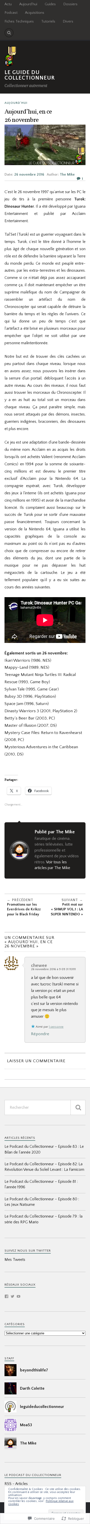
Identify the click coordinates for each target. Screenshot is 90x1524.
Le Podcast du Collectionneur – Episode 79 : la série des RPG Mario (43, 1219)
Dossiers (70, 4)
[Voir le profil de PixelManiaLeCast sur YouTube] (18, 1296)
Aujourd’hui (28, 4)
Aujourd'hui (16, 103)
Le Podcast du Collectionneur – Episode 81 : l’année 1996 (41, 1184)
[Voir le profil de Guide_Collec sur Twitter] (12, 1296)
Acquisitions (34, 13)
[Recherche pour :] (45, 1107)
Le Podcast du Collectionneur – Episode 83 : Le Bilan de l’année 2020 (44, 1149)
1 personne (56, 1026)
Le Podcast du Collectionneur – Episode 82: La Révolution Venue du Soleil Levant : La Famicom (44, 1167)
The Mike (67, 175)
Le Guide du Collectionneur (29, 75)
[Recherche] (78, 1107)
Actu (8, 4)
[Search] (9, 32)
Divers (68, 22)
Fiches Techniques (19, 22)
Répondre (40, 1034)
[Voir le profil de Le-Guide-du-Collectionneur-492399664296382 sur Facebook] (6, 1296)
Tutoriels (48, 22)
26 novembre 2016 (29, 175)
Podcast (11, 13)
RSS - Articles (16, 1483)
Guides (50, 4)
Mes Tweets (14, 1259)
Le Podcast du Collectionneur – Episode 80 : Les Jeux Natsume (41, 1202)
